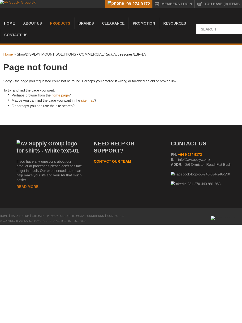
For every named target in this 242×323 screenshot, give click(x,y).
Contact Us (15, 35)
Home (9, 23)
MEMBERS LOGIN (176, 4)
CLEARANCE (113, 23)
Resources (174, 23)
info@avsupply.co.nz (194, 159)
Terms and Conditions (88, 215)
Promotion (144, 23)
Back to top (20, 215)
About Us (32, 23)
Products (60, 23)
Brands (86, 23)
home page (60, 95)
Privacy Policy (57, 215)
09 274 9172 (138, 3)
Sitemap (37, 215)
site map (87, 100)
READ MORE (28, 187)
